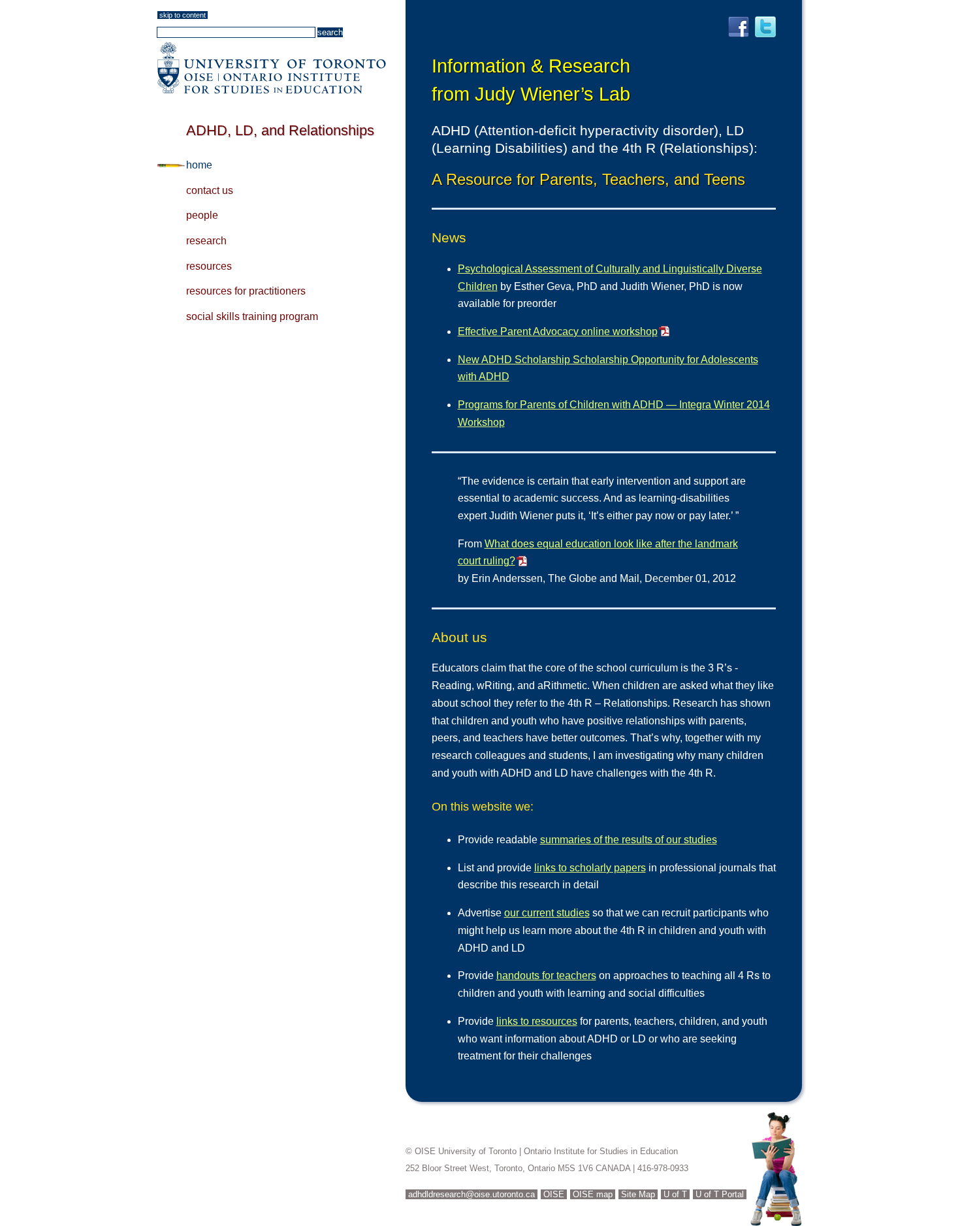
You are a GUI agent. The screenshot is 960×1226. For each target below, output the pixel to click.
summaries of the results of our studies (628, 839)
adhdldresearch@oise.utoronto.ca (471, 1194)
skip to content (182, 15)
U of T (675, 1194)
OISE (553, 1194)
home (199, 164)
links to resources (536, 1021)
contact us (209, 190)
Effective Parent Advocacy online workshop (558, 331)
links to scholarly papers (590, 867)
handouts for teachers (546, 975)
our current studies (547, 912)
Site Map (638, 1194)
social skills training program (252, 316)
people (202, 215)
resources (209, 266)
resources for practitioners (246, 291)
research (206, 240)
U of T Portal (720, 1194)
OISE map (593, 1194)
